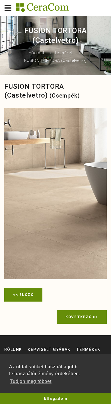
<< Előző (23, 294)
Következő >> (81, 317)
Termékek (63, 53)
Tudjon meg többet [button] (31, 381)
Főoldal (36, 53)
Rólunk (13, 349)
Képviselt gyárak (49, 349)
